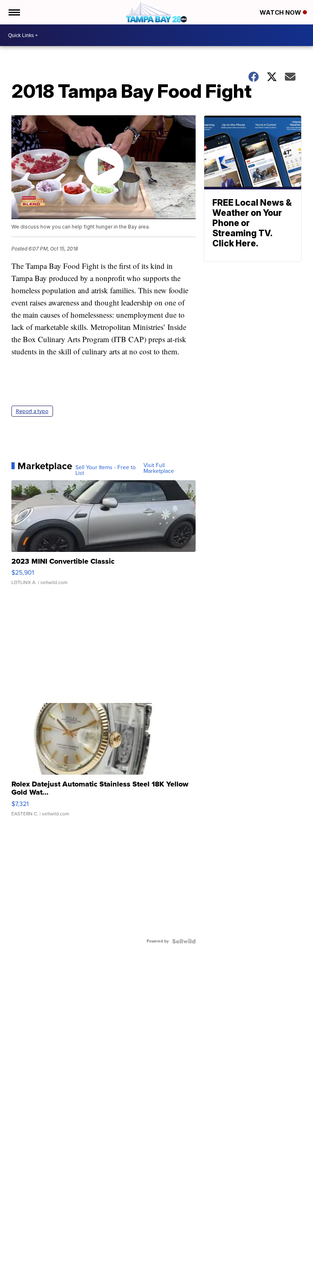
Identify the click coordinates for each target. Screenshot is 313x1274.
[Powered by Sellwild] (184, 941)
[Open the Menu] (13, 12)
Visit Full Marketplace (158, 468)
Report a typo (32, 411)
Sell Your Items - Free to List (105, 470)
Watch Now (281, 12)
